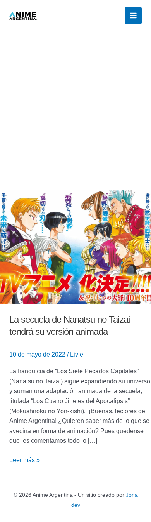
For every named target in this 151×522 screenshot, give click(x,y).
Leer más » (24, 459)
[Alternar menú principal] (133, 15)
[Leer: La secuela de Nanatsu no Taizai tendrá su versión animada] (75, 246)
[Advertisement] (75, 110)
